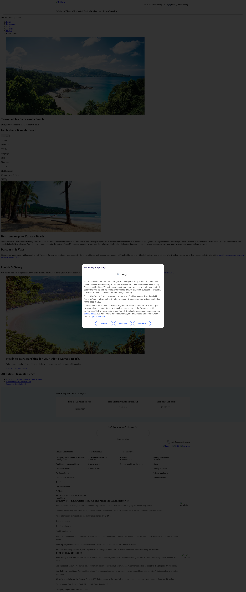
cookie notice (90, 314)
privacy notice (98, 316)
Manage (123, 323)
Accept (104, 323)
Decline (142, 323)
